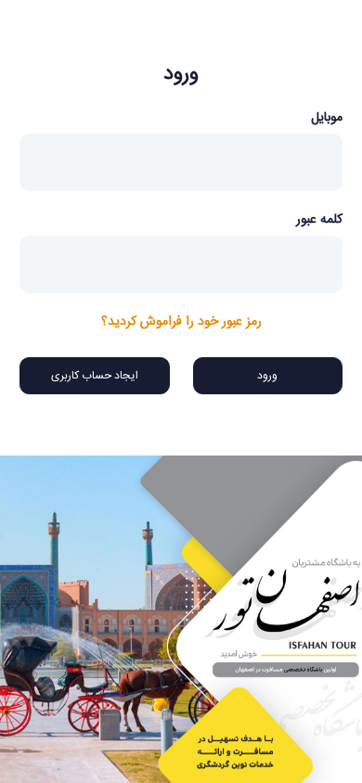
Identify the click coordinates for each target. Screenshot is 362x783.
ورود (267, 375)
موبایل (327, 118)
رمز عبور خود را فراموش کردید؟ (181, 322)
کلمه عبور (319, 219)
